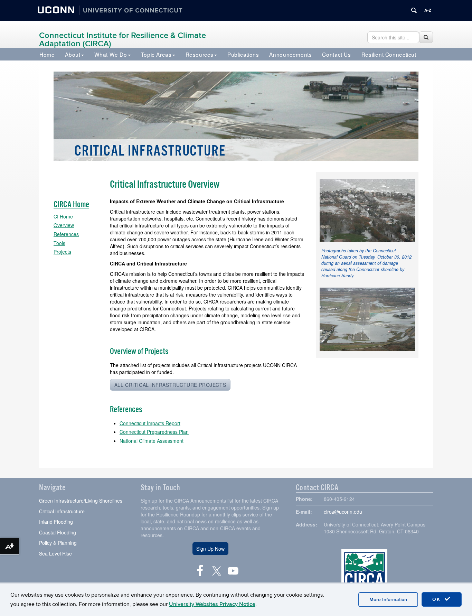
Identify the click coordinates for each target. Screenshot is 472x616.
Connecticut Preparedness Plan (154, 431)
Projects (62, 251)
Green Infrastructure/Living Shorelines (80, 500)
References (66, 234)
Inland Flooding (56, 521)
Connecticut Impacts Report (150, 423)
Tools (59, 243)
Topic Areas (156, 54)
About (72, 54)
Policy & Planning (58, 542)
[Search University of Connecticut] (413, 10)
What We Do (110, 54)
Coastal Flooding (57, 532)
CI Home (63, 216)
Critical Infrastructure (62, 511)
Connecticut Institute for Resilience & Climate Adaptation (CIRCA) (122, 39)
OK (437, 599)
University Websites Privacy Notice (212, 604)
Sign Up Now (210, 548)
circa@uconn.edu (343, 511)
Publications (243, 54)
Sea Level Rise (55, 553)
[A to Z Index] (427, 10)
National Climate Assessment (151, 440)
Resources (200, 54)
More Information (388, 600)
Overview (64, 225)
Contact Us (336, 54)
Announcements (290, 54)
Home (47, 54)
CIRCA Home (71, 204)
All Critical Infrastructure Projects (170, 384)
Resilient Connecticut (388, 54)
